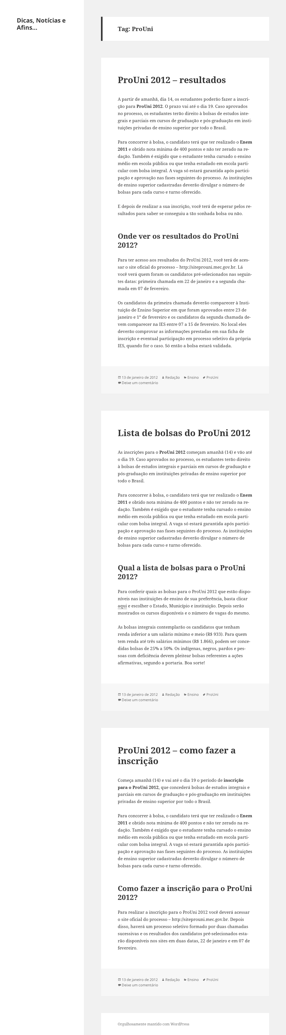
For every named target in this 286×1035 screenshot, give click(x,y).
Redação (172, 377)
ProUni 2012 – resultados (172, 80)
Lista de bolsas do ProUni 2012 (184, 433)
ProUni (212, 377)
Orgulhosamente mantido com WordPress (153, 1024)
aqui (122, 606)
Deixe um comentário (140, 382)
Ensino (193, 377)
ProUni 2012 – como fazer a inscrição (177, 755)
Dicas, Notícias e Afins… (41, 23)
